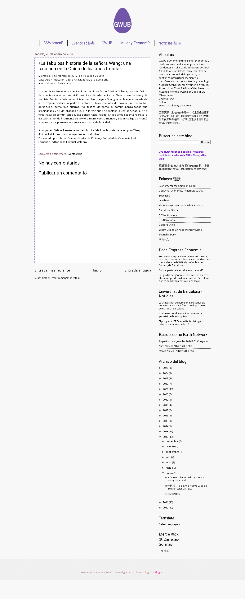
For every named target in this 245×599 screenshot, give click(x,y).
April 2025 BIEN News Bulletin (175, 346)
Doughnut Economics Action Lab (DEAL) (181, 190)
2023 (166, 378)
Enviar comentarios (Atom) (65, 278)
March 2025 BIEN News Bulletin (176, 351)
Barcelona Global (168, 210)
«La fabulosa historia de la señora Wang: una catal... (184, 479)
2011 (166, 502)
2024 (166, 373)
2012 (166, 437)
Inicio (97, 270)
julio (168, 457)
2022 (166, 383)
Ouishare (164, 200)
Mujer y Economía (135, 43)
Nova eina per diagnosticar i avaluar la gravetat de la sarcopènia (180, 315)
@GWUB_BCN (167, 98)
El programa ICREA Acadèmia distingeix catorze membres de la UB (181, 322)
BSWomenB (53, 43)
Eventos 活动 (82, 43)
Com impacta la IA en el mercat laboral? (181, 270)
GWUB (107, 43)
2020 (166, 394)
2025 (166, 367)
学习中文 (164, 239)
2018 (166, 405)
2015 (166, 421)
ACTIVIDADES (172, 494)
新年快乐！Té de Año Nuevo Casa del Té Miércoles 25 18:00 (186, 487)
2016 (166, 415)
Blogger (159, 572)
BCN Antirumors (168, 215)
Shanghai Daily (167, 234)
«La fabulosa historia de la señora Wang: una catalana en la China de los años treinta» (84, 66)
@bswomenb (166, 95)
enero (169, 473)
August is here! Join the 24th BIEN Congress (183, 341)
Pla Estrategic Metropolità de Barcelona (181, 205)
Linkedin (164, 551)
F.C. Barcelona (167, 220)
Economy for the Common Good (177, 186)
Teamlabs (164, 195)
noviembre (172, 441)
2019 (166, 399)
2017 (166, 410)
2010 (166, 507)
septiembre (173, 451)
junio (169, 462)
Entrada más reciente (52, 270)
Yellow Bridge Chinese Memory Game (180, 229)
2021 (166, 389)
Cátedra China (167, 224)
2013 (166, 431)
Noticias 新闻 (169, 43)
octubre (170, 446)
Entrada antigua (138, 270)
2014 (166, 426)
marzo (170, 467)
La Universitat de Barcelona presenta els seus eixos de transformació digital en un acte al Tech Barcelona (182, 305)
